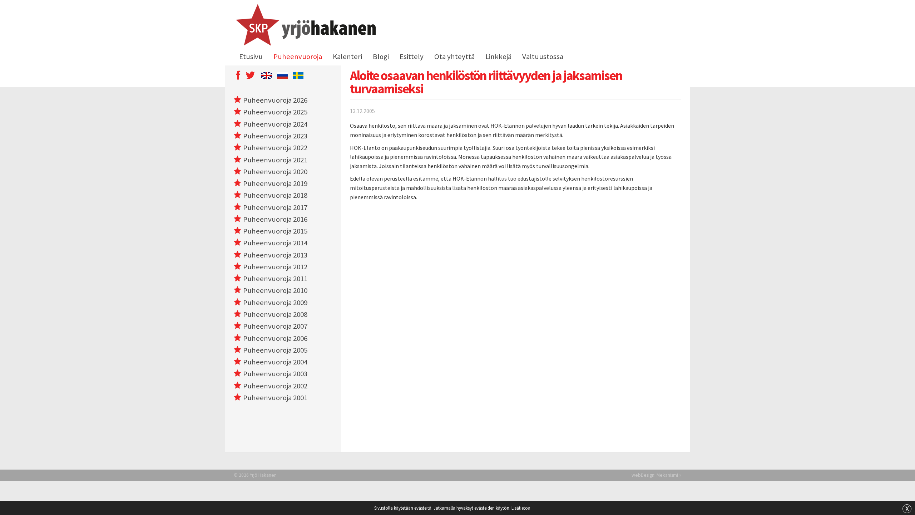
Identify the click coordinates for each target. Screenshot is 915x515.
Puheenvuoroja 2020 (275, 171)
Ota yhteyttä (454, 56)
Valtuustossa (542, 56)
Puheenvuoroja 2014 (275, 242)
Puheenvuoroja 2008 (275, 314)
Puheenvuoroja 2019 (275, 183)
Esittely (412, 56)
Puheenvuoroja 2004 (275, 362)
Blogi (381, 56)
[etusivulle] (305, 26)
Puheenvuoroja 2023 (275, 136)
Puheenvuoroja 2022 (275, 147)
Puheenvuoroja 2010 (275, 290)
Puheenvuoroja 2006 (275, 338)
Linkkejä (498, 56)
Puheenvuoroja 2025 (275, 112)
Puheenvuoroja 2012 (275, 266)
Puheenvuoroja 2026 (275, 100)
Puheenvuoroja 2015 (275, 231)
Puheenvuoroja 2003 (275, 373)
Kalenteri (347, 56)
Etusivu (251, 56)
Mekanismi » (669, 475)
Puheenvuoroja (297, 56)
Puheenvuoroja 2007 (275, 326)
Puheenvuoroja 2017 (275, 207)
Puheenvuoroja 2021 (275, 160)
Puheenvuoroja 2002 (275, 386)
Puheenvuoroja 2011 (275, 278)
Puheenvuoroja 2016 (275, 219)
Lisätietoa (520, 508)
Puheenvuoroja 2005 (275, 350)
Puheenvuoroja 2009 (275, 302)
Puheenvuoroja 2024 (275, 124)
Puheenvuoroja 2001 (275, 397)
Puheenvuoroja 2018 (275, 195)
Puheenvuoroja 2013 (275, 255)
